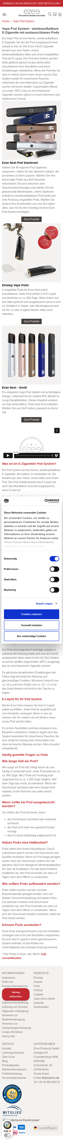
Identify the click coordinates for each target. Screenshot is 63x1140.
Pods (37, 986)
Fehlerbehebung (12, 1073)
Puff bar (38, 990)
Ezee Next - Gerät (14, 387)
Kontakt (6, 1048)
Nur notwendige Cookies (31, 636)
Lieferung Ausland (13, 1052)
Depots (38, 981)
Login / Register (59, 14)
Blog (5, 1061)
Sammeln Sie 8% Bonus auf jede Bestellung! (31, 3)
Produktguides (10, 1065)
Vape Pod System (23, 21)
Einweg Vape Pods (15, 285)
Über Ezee (8, 1056)
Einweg (38, 977)
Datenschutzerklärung (15, 1002)
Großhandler (41, 1007)
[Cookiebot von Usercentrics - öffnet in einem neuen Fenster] (45, 501)
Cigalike (39, 994)
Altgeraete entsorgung (15, 1011)
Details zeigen (44, 603)
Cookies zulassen (31, 614)
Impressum (8, 977)
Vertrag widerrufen (16, 994)
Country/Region (47, 1128)
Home (5, 21)
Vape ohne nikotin (44, 998)
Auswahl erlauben (31, 625)
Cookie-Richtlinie (12, 1032)
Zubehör (39, 1002)
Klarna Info (8, 1036)
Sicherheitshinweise (14, 1077)
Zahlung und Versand (15, 1006)
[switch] (54, 569)
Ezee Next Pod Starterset (20, 162)
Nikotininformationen (14, 1069)
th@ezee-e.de (50, 1077)
